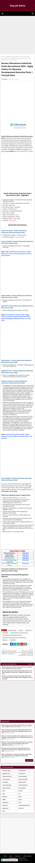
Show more (29, 760)
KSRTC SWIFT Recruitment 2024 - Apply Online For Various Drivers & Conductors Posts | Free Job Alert (16, 253)
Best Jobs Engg (6, 770)
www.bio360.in (22, 498)
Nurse (20, 799)
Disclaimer (13, 858)
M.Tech (20, 791)
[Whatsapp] (18, 644)
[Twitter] (14, 644)
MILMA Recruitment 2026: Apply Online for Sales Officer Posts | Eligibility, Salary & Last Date (17, 667)
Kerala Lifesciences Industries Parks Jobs (12, 635)
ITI (19, 794)
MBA (20, 796)
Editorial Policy (27, 856)
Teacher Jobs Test (7, 776)
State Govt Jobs (6, 788)
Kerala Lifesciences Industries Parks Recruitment (14, 637)
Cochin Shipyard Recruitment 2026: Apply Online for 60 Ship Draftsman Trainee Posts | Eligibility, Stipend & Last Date (17, 672)
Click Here (26, 553)
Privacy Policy (21, 858)
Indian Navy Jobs (23, 779)
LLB (20, 802)
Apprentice (5, 808)
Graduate (5, 805)
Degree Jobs (28, 630)
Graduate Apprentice (24, 805)
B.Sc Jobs (21, 630)
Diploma (5, 796)
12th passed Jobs (7, 785)
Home (3, 56)
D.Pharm (21, 808)
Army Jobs (5, 782)
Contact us (18, 856)
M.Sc (4, 791)
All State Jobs (22, 788)
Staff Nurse (5, 802)
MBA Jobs (5, 640)
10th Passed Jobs (23, 785)
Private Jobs (22, 773)
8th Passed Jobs (23, 776)
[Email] (25, 644)
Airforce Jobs (6, 779)
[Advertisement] (17, 35)
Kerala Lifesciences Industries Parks (19, 632)
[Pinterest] (21, 644)
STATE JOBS (8, 56)
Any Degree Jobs (12, 630)
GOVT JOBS (5, 632)
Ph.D (4, 811)
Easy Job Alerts (17, 5)
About (10, 856)
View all (30, 664)
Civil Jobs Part (22, 770)
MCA (4, 794)
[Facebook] (11, 644)
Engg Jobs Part (6, 773)
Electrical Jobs (22, 782)
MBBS (4, 799)
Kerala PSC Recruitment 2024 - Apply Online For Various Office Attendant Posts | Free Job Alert (16, 436)
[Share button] (28, 644)
